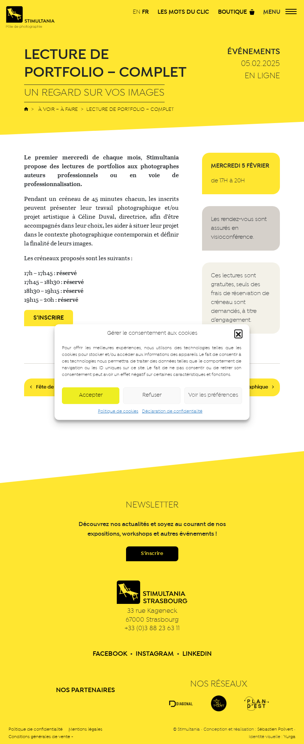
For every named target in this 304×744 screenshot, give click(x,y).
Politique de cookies (118, 411)
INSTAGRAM (155, 654)
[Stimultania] (30, 17)
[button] (238, 333)
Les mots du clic (183, 12)
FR (145, 12)
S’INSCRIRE (48, 318)
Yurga (289, 737)
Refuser (152, 395)
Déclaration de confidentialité (172, 411)
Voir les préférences (213, 395)
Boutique (233, 12)
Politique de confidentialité (36, 729)
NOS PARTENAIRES (85, 690)
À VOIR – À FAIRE (58, 109)
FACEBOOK (110, 654)
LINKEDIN (197, 654)
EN (137, 12)
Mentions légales (85, 729)
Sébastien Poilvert (275, 729)
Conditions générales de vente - (41, 737)
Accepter (91, 395)
